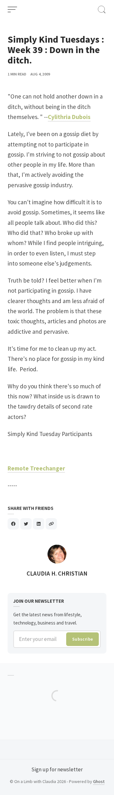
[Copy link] (51, 523)
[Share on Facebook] (13, 523)
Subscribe (82, 639)
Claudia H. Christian (57, 573)
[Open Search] (101, 9)
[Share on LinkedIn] (38, 523)
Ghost (98, 781)
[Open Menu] (12, 9)
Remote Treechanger (36, 468)
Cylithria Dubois (69, 117)
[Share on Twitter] (26, 523)
